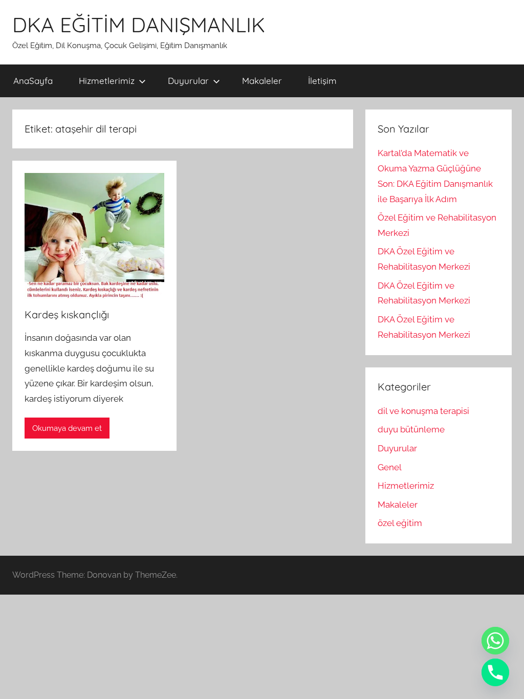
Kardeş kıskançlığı (67, 314)
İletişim (322, 80)
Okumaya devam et (67, 428)
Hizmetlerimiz (107, 80)
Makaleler (262, 80)
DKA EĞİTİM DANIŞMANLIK (138, 24)
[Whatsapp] (495, 640)
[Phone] (495, 672)
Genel (390, 467)
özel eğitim (400, 523)
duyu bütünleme (411, 429)
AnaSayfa (33, 80)
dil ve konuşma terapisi (423, 411)
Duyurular (188, 80)
